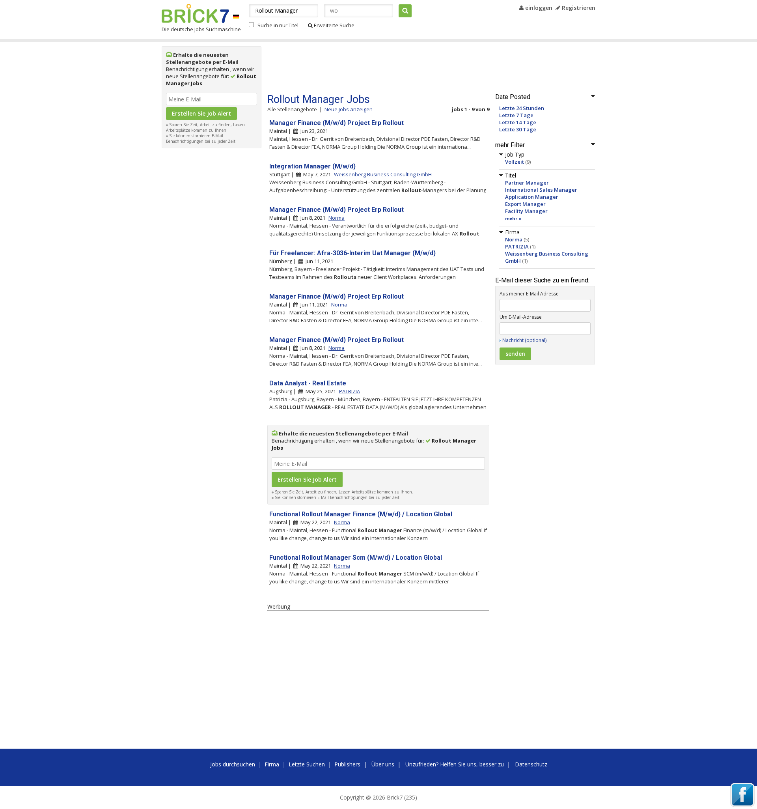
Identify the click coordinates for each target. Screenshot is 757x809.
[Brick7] (236, 16)
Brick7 (195, 13)
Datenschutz (531, 764)
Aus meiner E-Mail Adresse (529, 293)
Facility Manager (526, 211)
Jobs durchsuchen (232, 764)
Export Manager (525, 203)
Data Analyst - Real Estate (307, 383)
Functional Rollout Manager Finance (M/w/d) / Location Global (360, 514)
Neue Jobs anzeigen (348, 109)
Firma (272, 764)
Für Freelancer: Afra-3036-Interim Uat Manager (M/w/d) (352, 253)
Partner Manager (527, 182)
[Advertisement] (211, 270)
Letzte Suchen (307, 764)
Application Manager (531, 196)
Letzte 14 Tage (517, 122)
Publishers (347, 764)
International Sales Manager (541, 189)
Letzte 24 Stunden (521, 108)
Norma (513, 239)
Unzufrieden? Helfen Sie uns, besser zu (454, 764)
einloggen (538, 7)
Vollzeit (514, 161)
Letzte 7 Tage (516, 115)
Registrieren (577, 7)
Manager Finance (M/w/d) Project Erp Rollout (336, 123)
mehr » (513, 218)
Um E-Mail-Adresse (521, 317)
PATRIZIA (517, 246)
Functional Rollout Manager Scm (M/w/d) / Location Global (355, 557)
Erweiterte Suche (333, 25)
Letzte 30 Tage (517, 129)
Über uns (382, 764)
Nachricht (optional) (524, 340)
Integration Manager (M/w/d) (312, 166)
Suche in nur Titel (277, 25)
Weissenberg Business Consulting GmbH (383, 174)
